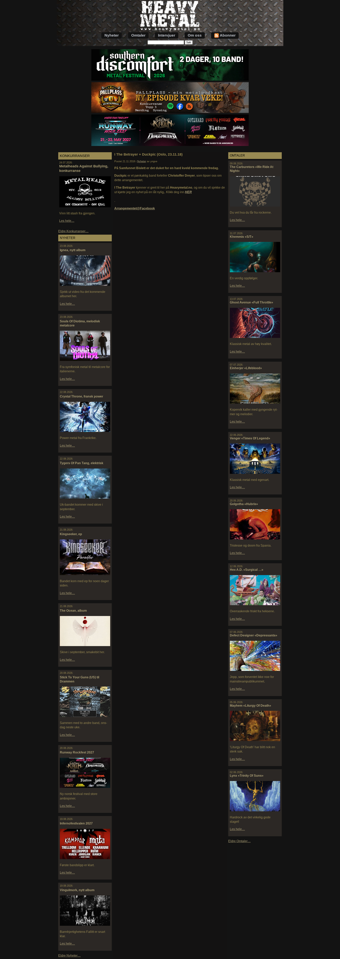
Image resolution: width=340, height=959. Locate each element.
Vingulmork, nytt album (77, 890)
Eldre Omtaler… (239, 841)
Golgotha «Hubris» (244, 504)
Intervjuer (166, 35)
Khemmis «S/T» (241, 236)
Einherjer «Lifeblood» (246, 368)
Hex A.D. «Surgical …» (246, 569)
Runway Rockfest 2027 (77, 752)
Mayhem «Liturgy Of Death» (250, 705)
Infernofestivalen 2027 (76, 823)
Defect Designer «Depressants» (253, 635)
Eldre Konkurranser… (73, 231)
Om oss (195, 35)
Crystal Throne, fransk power (81, 396)
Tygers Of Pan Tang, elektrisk (81, 463)
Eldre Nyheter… (69, 955)
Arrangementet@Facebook (134, 208)
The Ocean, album (73, 610)
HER (188, 192)
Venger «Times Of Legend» (250, 438)
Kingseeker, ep (71, 534)
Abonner (228, 35)
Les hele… (66, 220)
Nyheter (111, 35)
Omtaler (138, 35)
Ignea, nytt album (72, 250)
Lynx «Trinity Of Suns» (246, 775)
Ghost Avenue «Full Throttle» (251, 302)
